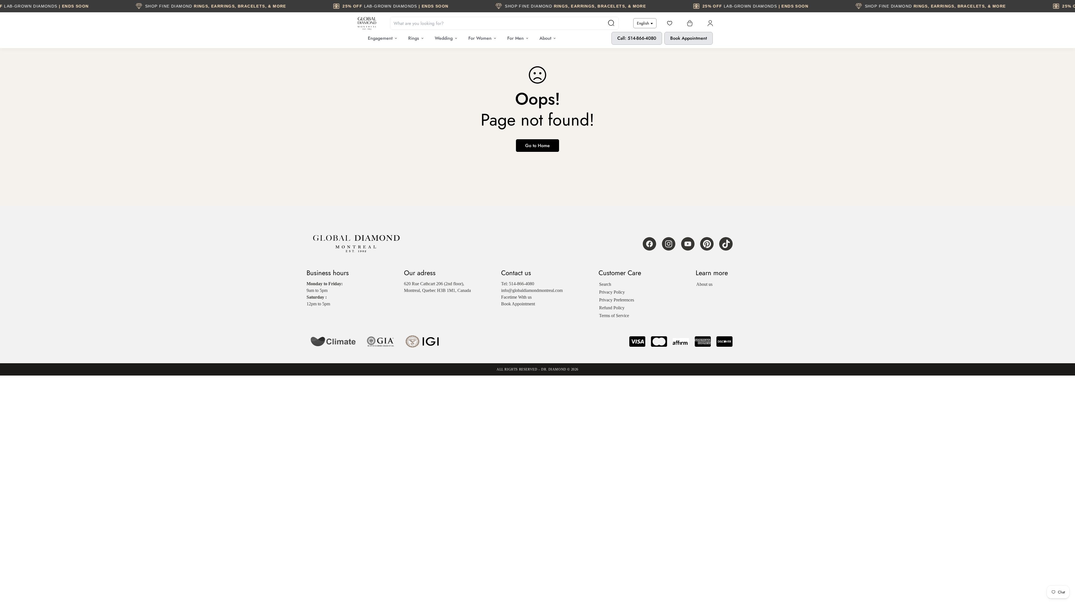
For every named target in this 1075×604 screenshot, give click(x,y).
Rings (413, 38)
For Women (480, 38)
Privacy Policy (612, 292)
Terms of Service (614, 315)
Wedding (444, 38)
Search (605, 284)
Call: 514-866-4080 (636, 38)
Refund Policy (612, 307)
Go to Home (537, 145)
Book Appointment (688, 38)
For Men (515, 38)
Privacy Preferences (616, 300)
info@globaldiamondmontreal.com (532, 290)
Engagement (380, 38)
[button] (689, 23)
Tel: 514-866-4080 (517, 283)
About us (704, 284)
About (545, 38)
